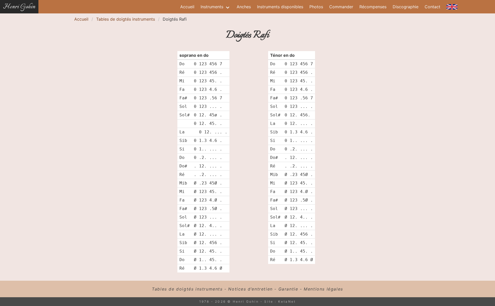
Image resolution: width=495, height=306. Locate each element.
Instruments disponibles (280, 6)
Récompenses (372, 6)
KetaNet (287, 301)
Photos (316, 6)
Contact (432, 6)
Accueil (187, 6)
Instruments (212, 6)
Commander (341, 6)
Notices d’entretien (250, 289)
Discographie (405, 6)
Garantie (288, 289)
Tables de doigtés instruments (125, 19)
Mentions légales (323, 289)
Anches (244, 6)
